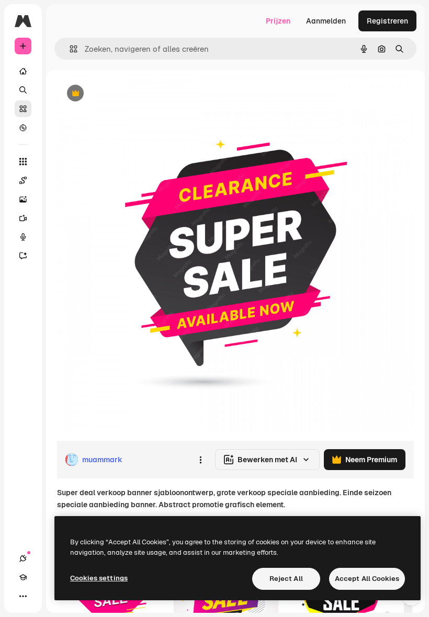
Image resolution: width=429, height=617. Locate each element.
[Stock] (23, 108)
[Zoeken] (23, 90)
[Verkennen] (23, 127)
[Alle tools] (23, 161)
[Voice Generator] (23, 236)
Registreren (387, 21)
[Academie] (23, 577)
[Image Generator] (23, 199)
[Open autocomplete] (69, 49)
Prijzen (278, 21)
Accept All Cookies (367, 578)
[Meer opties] (200, 459)
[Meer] (23, 596)
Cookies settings (99, 578)
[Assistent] (23, 255)
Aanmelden (326, 21)
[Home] (23, 71)
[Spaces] (23, 180)
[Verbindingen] (23, 558)
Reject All (286, 578)
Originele (125, 94)
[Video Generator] (23, 218)
